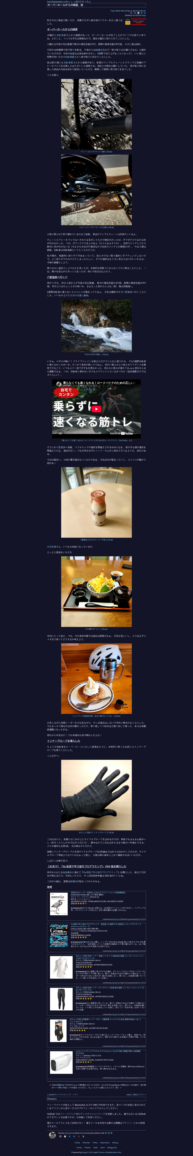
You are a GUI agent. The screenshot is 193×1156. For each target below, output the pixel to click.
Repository (105, 1142)
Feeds (77, 1142)
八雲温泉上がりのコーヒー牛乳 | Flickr (96, 540)
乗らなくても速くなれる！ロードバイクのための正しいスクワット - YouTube (94, 440)
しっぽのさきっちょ (81, 1)
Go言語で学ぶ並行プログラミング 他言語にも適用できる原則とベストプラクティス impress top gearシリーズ (106, 925)
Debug (115, 1142)
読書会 (99, 49)
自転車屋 (61, 35)
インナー (100, 450)
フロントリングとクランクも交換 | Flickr (96, 227)
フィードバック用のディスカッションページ (82, 1113)
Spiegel (114, 919)
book (124, 10)
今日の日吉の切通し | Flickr (96, 354)
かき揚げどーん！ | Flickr (96, 629)
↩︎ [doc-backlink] (121, 1087)
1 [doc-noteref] (131, 53)
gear (130, 10)
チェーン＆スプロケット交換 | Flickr (96, 151)
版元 (84, 908)
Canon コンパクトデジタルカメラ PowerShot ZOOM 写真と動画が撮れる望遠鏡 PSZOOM (108, 1052)
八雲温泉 (127, 292)
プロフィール (129, 1123)
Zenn (102, 1147)
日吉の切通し (77, 295)
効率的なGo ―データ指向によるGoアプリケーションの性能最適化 (98, 892)
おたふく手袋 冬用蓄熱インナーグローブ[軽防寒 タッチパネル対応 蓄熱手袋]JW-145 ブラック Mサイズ (105, 1020)
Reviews (86, 1142)
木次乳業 (51, 546)
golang (137, 10)
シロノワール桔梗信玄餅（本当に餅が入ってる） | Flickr (96, 716)
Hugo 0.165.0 (88, 1152)
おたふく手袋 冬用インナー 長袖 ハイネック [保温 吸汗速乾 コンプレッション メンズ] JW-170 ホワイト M (110, 957)
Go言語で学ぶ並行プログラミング (100, 872)
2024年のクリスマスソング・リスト (63, 1094)
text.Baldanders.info (57, 1)
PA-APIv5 (141, 919)
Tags (112, 10)
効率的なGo (71, 1085)
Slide (95, 1147)
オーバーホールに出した (79, 746)
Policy (95, 1142)
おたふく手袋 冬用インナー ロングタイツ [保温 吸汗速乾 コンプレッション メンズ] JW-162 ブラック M (110, 988)
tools (143, 10)
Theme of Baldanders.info (109, 1152)
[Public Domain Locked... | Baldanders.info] (135, 24)
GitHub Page (140, 15)
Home (79, 1147)
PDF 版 (139, 942)
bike (119, 10)
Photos (88, 1147)
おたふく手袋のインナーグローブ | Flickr (96, 832)
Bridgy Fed (112, 1147)
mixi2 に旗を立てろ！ (135, 1094)
